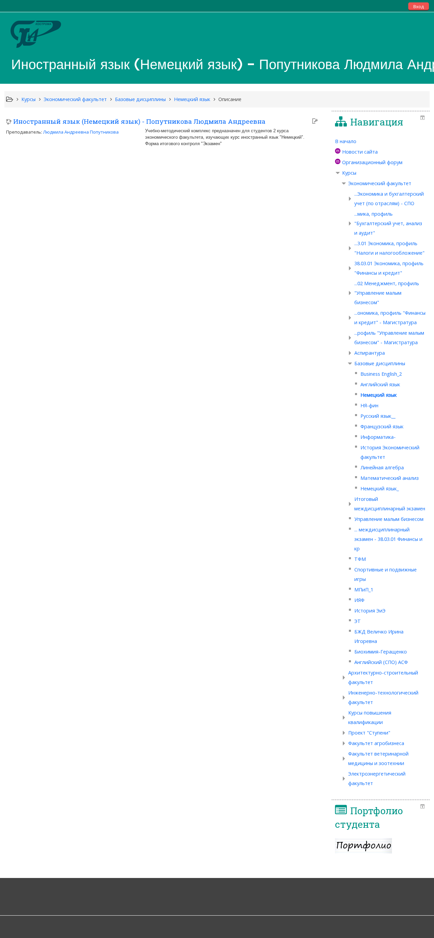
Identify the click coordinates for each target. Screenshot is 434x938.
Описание (229, 99)
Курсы (349, 173)
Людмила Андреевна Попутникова (81, 132)
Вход (418, 6)
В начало (345, 141)
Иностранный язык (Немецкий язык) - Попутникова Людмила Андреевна (139, 121)
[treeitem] (380, 141)
